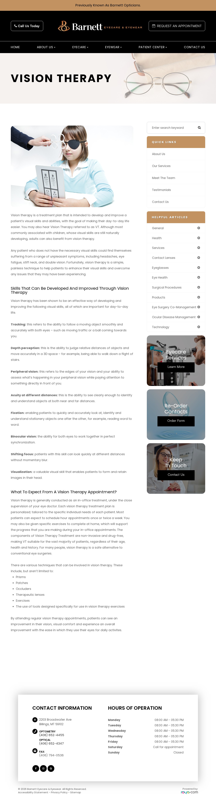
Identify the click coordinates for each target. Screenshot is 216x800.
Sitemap (75, 792)
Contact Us (194, 47)
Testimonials (161, 190)
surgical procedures (167, 287)
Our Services (161, 166)
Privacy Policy (59, 792)
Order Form (176, 420)
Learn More (176, 367)
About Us (158, 154)
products (158, 297)
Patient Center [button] (152, 47)
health (157, 238)
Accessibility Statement (33, 792)
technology (160, 327)
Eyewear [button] (112, 47)
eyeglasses (160, 268)
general (158, 228)
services (158, 248)
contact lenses (163, 258)
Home (15, 47)
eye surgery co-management (174, 307)
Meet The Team (163, 178)
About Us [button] (45, 47)
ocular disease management (174, 317)
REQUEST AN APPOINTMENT (179, 26)
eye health (160, 277)
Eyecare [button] (79, 47)
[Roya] (189, 792)
